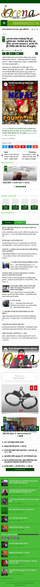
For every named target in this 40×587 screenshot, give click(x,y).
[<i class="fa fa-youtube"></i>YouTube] (21, 1)
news (9, 143)
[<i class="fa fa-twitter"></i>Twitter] (18, 1)
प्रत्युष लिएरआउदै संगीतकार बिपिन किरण (13, 324)
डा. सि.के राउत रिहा (15, 301)
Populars (8, 222)
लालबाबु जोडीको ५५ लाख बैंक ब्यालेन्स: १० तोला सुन (16, 183)
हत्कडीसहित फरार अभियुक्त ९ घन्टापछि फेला (20, 399)
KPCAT (23, 585)
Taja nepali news (10, 135)
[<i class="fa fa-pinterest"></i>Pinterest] (24, 1)
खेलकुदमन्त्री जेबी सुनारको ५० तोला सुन (15, 446)
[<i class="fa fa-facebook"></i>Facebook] (15, 1)
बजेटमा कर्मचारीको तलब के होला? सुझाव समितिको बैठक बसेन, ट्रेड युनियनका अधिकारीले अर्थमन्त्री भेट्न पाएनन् (20, 461)
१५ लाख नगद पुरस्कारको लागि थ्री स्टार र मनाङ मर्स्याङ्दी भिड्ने (24, 500)
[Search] (37, 23)
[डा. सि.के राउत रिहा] (6, 303)
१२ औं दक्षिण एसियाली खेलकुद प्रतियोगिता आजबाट (24, 262)
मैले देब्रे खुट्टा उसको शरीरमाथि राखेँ (12, 240)
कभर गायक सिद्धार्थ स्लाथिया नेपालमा (14, 442)
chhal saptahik (11, 583)
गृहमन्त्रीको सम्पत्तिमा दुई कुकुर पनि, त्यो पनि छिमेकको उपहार (20, 456)
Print (13, 53)
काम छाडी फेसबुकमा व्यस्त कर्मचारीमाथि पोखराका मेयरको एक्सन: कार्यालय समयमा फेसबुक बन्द (23, 482)
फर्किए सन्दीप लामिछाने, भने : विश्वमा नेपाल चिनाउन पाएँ (17, 434)
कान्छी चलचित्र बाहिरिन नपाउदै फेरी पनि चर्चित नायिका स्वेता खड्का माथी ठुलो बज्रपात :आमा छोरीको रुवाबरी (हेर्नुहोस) (22, 288)
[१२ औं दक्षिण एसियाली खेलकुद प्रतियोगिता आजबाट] (6, 265)
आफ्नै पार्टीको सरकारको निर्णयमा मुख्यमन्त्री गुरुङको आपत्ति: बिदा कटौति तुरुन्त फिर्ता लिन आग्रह (22, 491)
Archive (20, 222)
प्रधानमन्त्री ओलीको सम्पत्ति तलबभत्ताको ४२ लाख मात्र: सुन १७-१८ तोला (20, 451)
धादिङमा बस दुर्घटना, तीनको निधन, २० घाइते (14, 333)
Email (20, 53)
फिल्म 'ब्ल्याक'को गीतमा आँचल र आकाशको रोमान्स (21, 509)
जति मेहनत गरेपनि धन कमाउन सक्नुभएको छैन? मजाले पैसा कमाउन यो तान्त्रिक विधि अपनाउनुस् (18, 274)
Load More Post (20, 469)
